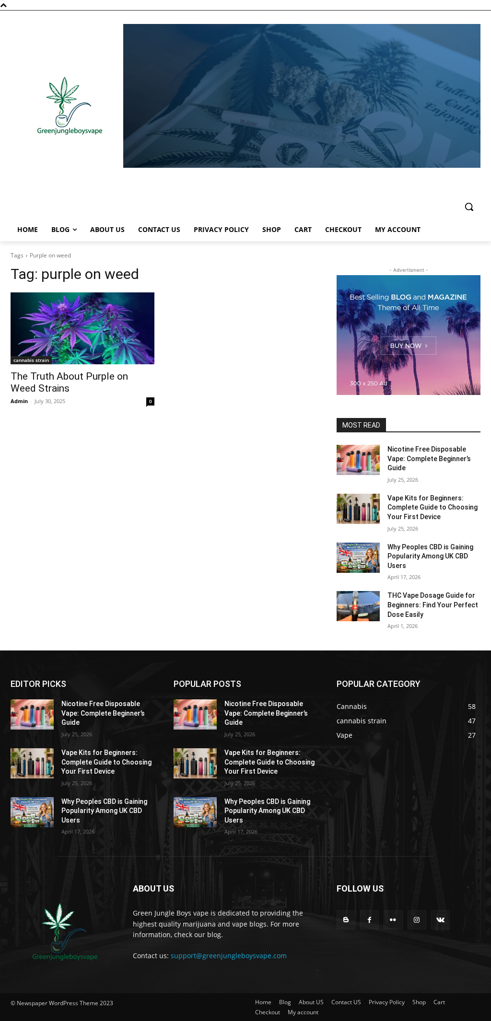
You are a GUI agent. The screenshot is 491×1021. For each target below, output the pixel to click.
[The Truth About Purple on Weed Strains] (82, 328)
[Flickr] (393, 919)
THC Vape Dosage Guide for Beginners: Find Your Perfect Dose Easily (432, 605)
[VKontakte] (440, 919)
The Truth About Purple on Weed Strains (69, 382)
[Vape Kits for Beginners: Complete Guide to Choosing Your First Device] (358, 509)
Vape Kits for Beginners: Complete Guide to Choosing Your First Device (432, 507)
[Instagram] (417, 919)
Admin (19, 401)
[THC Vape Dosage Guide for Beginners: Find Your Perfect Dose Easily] (358, 606)
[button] (468, 206)
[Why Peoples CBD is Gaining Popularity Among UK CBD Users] (358, 558)
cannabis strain (31, 360)
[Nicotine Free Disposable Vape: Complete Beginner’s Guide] (358, 460)
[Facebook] (369, 919)
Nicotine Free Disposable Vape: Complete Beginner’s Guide (429, 458)
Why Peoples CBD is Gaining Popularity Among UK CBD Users (430, 556)
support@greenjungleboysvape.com (229, 955)
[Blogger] (346, 919)
